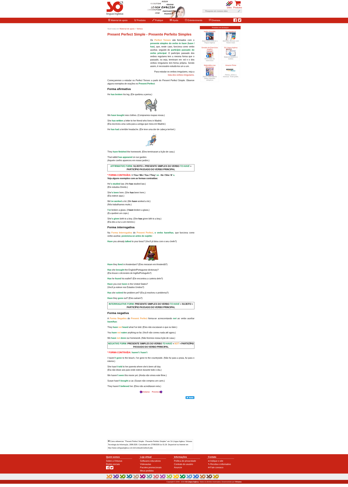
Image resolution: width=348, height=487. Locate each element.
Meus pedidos (147, 471)
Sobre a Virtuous (114, 461)
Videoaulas (145, 464)
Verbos (140, 29)
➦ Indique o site (215, 461)
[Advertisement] (337, 243)
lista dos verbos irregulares (181, 75)
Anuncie (178, 467)
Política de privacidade (185, 461)
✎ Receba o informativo (219, 464)
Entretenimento (194, 20)
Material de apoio (119, 20)
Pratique (158, 20)
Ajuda (175, 20)
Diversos (215, 20)
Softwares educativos (150, 461)
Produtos (141, 20)
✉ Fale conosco (215, 467)
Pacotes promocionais (150, 467)
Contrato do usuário (183, 464)
